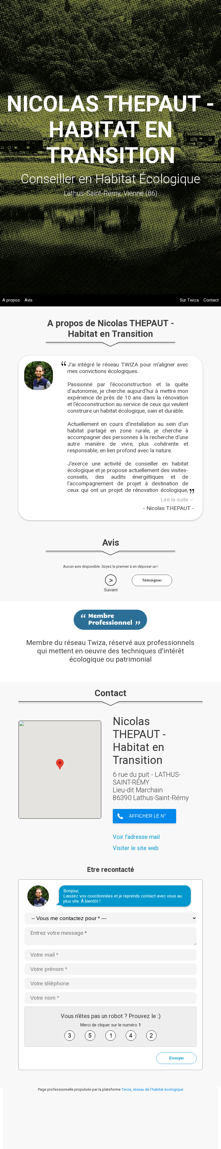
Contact (211, 300)
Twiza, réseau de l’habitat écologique (152, 1089)
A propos (11, 300)
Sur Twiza (189, 300)
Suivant (111, 589)
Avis (28, 300)
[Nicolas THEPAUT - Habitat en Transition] (38, 388)
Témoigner (152, 580)
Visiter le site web (136, 848)
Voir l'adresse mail (136, 836)
